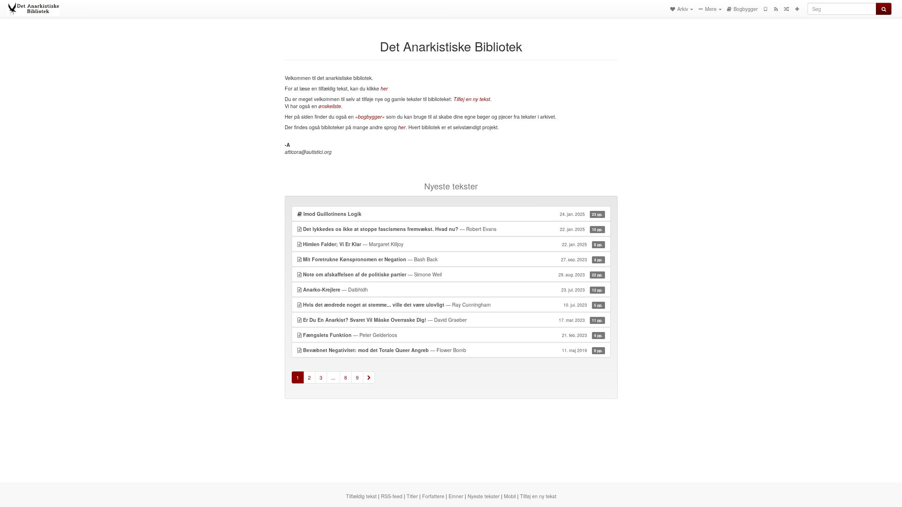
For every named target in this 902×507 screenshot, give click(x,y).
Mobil (510, 496)
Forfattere (433, 496)
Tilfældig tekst (361, 496)
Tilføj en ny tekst (538, 496)
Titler (412, 496)
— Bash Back (453, 259)
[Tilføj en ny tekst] (797, 9)
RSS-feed (391, 496)
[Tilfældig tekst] (786, 9)
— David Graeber (453, 319)
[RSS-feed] (776, 9)
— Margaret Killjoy (453, 244)
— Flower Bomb (453, 349)
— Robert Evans (453, 228)
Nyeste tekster (484, 496)
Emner (456, 496)
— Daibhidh (453, 289)
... (333, 377)
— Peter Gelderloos (453, 334)
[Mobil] (765, 9)
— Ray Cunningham (453, 304)
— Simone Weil (453, 274)
